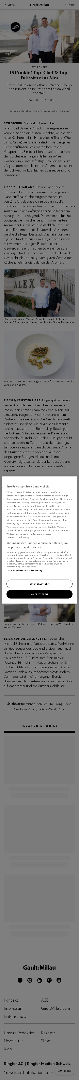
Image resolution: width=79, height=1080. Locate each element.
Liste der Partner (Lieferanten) (24, 570)
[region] (39, 540)
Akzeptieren (39, 594)
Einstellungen (39, 583)
